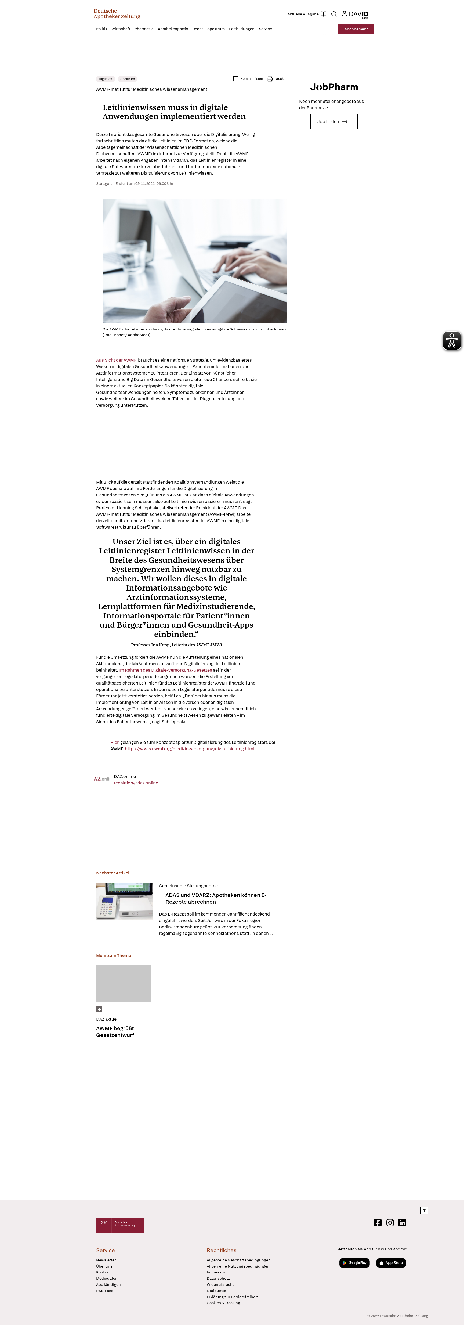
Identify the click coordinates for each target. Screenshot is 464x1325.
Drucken (281, 79)
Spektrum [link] (127, 79)
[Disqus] (191, 1117)
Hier (114, 742)
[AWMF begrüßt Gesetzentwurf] (123, 983)
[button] (116, 14)
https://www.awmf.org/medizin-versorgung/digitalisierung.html (190, 749)
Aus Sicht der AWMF (117, 360)
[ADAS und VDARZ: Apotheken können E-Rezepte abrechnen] (124, 910)
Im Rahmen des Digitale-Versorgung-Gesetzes (166, 670)
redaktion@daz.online (136, 783)
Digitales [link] (105, 79)
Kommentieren (252, 79)
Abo (356, 29)
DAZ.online (125, 776)
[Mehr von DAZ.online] (102, 780)
